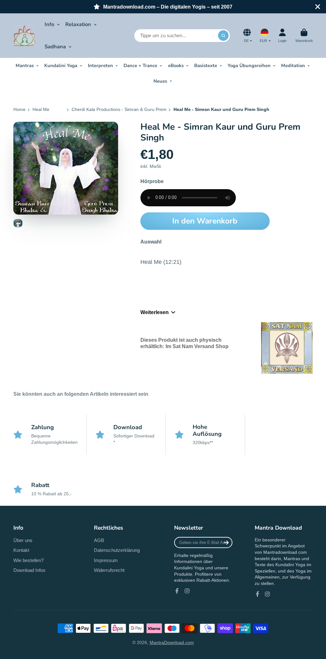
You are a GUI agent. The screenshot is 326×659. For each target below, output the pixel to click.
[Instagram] (187, 591)
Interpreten (100, 65)
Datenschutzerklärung (117, 550)
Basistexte (205, 65)
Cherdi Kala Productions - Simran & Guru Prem (119, 109)
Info (49, 24)
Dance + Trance (140, 65)
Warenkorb (304, 35)
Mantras (25, 65)
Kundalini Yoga (60, 65)
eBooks (176, 65)
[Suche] (223, 35)
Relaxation (78, 24)
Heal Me (40, 109)
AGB (99, 540)
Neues (160, 81)
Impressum (106, 560)
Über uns (22, 540)
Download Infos (29, 570)
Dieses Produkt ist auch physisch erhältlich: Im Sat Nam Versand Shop (184, 343)
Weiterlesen (154, 312)
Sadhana (55, 46)
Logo (24, 35)
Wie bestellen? (28, 560)
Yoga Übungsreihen (249, 65)
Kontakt (21, 550)
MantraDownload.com (172, 642)
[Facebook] (177, 591)
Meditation (293, 65)
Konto (282, 35)
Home (19, 109)
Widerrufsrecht (109, 570)
